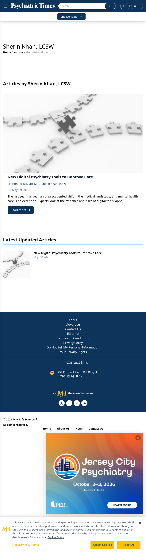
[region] (73, 535)
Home (7, 52)
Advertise (73, 324)
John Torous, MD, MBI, (26, 184)
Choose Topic (68, 16)
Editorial (73, 334)
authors (18, 52)
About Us (63, 428)
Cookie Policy (56, 537)
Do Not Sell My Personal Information (73, 347)
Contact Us (73, 329)
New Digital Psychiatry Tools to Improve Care (67, 253)
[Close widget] (138, 437)
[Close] (140, 523)
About (73, 320)
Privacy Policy (73, 343)
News (79, 428)
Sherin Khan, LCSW (54, 184)
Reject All (129, 545)
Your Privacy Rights (73, 352)
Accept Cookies (102, 545)
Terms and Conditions (73, 338)
